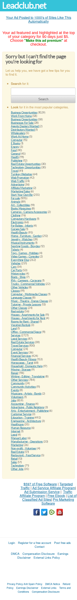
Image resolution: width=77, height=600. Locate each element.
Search (43, 99)
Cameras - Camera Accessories (29, 212)
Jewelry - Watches (21, 239)
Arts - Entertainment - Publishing (30, 410)
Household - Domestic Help (26, 366)
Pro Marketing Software (57, 501)
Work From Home (21, 116)
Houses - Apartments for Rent (28, 318)
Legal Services (19, 338)
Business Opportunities (24, 112)
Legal (14, 434)
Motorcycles (18, 273)
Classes (15, 290)
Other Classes (19, 308)
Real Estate (17, 451)
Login (11, 543)
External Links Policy (47, 557)
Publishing (16, 160)
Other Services (19, 380)
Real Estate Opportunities (25, 164)
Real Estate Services (22, 342)
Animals (15, 201)
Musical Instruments (22, 242)
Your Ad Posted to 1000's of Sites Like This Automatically (38, 19)
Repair (14, 373)
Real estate (17, 311)
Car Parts (16, 270)
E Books (15, 143)
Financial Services (21, 356)
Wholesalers (18, 133)
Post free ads (62, 543)
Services (16, 335)
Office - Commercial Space (26, 332)
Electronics (17, 222)
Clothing (16, 215)
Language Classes (21, 297)
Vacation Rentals (20, 325)
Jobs (13, 400)
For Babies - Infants (22, 225)
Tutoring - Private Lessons (26, 304)
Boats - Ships (18, 277)
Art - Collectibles (20, 205)
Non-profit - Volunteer (23, 448)
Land (13, 328)
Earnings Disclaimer (27, 588)
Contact (39, 547)
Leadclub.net (24, 5)
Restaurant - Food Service (25, 455)
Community (18, 383)
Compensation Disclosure (38, 554)
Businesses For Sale (22, 122)
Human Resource (21, 427)
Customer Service (21, 414)
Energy (15, 146)
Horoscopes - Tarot (22, 362)
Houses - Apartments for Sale (28, 314)
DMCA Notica (52, 584)
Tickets (15, 249)
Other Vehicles (19, 287)
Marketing (17, 445)
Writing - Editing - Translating (28, 376)
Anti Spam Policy (33, 584)
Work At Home (19, 136)
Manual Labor (19, 438)
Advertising (17, 184)
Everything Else (20, 260)
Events (15, 390)
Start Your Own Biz (22, 194)
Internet (15, 431)
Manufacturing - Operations (27, 441)
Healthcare (17, 424)
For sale (15, 198)
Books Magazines (21, 208)
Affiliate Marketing (22, 188)
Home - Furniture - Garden (26, 236)
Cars (13, 266)
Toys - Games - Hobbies (24, 253)
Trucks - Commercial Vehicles (28, 284)
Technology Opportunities (26, 167)
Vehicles (16, 263)
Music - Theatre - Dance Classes (29, 301)
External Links (48, 588)
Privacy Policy (15, 584)
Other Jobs (17, 469)
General (15, 153)
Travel (14, 170)
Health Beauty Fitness (23, 359)
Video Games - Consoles (25, 256)
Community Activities (23, 386)
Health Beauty (19, 232)
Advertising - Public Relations (27, 407)
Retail (14, 458)
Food (13, 150)
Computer (17, 140)
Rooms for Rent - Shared (25, 321)
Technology (17, 465)
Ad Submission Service (42, 491)
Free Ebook (56, 495)
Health (15, 157)
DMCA (15, 554)
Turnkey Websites (21, 174)
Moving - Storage (21, 369)
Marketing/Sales (20, 191)
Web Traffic (17, 181)
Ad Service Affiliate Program (53, 487)
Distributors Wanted (23, 129)
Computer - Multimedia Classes (29, 294)
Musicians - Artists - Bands (26, 393)
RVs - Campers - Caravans (26, 280)
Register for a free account (34, 543)
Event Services (19, 352)
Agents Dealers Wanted (25, 126)
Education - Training (22, 417)
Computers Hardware (23, 218)
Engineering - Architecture (26, 421)
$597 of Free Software (40, 484)
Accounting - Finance (23, 403)
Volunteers (17, 397)
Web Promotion (20, 177)
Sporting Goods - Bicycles (25, 246)
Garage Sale (18, 229)
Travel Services (19, 345)
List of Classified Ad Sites (49, 497)
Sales (14, 462)
